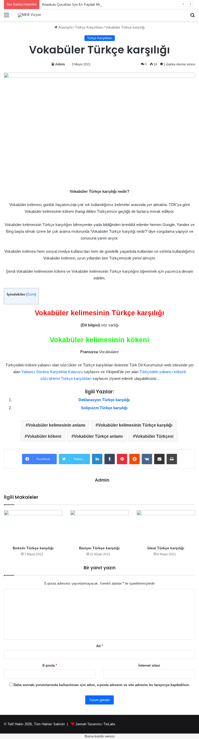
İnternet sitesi (149, 665)
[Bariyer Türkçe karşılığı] (99, 526)
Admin (60, 64)
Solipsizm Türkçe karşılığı (104, 408)
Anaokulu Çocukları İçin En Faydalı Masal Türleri (79, 4)
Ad (99, 646)
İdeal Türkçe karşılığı (165, 548)
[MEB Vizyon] (29, 15)
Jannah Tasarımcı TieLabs (95, 724)
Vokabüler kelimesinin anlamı (56, 425)
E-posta (49, 665)
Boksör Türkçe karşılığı (33, 548)
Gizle (31, 294)
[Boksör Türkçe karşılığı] (33, 526)
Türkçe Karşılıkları (89, 27)
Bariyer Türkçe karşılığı (99, 548)
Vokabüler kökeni (44, 436)
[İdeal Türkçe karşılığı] (166, 526)
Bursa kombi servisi (100, 736)
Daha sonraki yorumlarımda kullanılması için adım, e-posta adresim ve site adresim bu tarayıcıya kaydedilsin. (101, 685)
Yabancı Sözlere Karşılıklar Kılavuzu (52, 372)
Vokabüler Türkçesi (154, 436)
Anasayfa (65, 27)
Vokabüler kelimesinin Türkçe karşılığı (135, 425)
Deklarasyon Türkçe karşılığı (104, 400)
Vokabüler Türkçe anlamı (98, 436)
